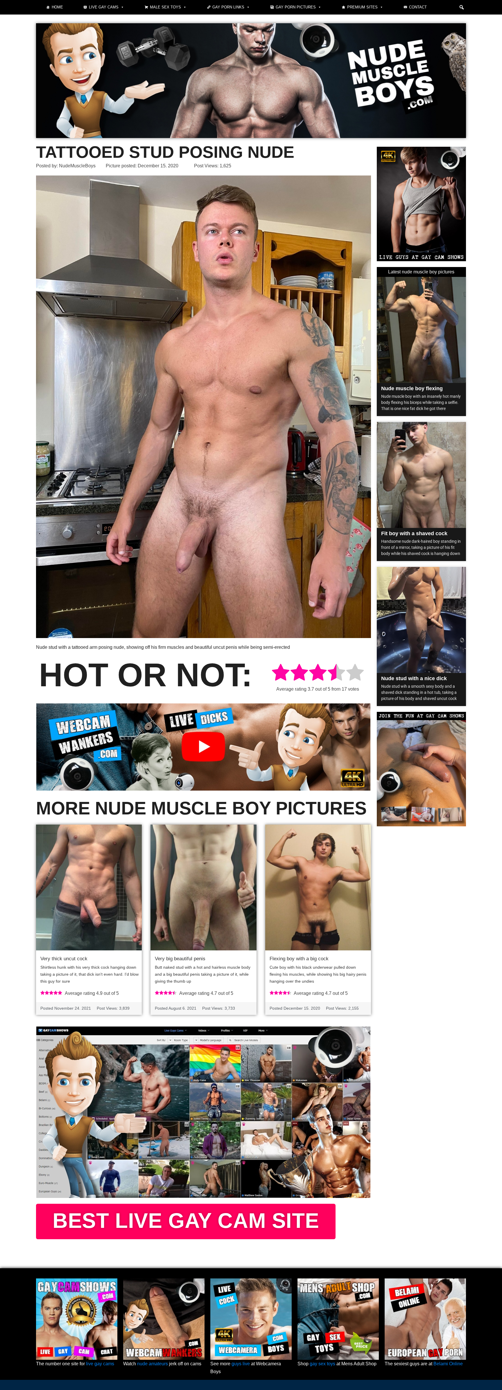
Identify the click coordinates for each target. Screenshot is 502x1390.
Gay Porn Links (228, 7)
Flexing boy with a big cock (299, 958)
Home (57, 7)
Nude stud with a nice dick (414, 678)
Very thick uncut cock (63, 958)
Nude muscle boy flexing (412, 388)
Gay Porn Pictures (296, 7)
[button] (461, 7)
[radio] (280, 673)
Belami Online (448, 1363)
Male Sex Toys (165, 7)
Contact (418, 7)
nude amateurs (152, 1363)
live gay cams (100, 1363)
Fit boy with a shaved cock (414, 533)
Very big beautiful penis (180, 958)
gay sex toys (322, 1363)
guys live (241, 1363)
